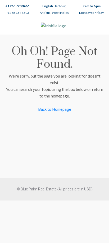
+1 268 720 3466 (17, 6)
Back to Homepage (54, 109)
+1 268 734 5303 (17, 13)
